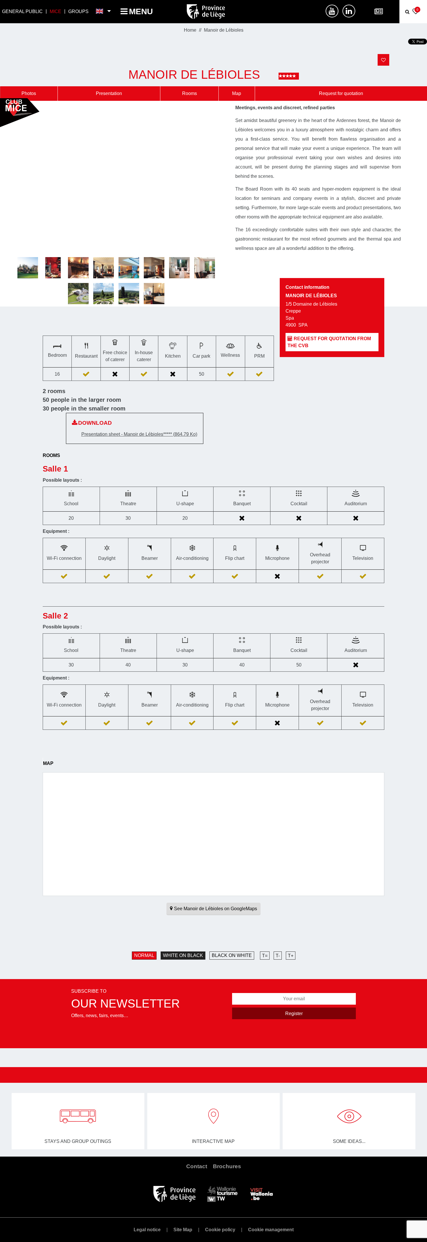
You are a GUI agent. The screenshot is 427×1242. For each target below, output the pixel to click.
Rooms (189, 93)
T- (278, 955)
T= (265, 955)
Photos (28, 93)
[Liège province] (174, 1193)
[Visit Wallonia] (261, 1193)
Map (236, 93)
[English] (100, 11)
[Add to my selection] (383, 60)
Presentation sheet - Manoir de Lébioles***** (139, 434)
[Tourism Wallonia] (222, 1193)
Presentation (109, 93)
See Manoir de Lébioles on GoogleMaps (215, 908)
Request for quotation (341, 93)
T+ (290, 955)
